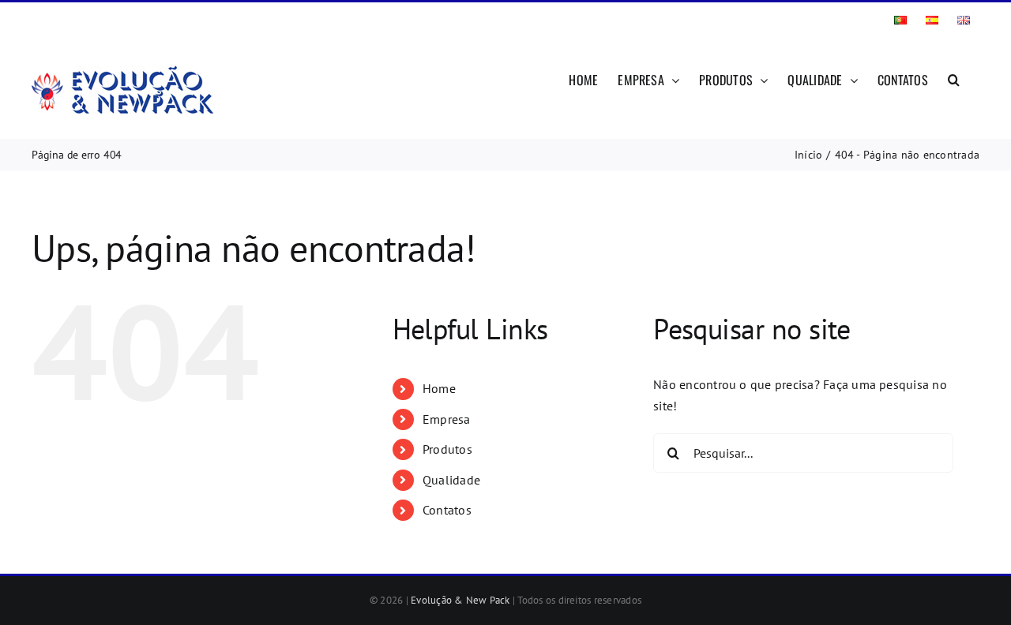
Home (439, 388)
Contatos (447, 510)
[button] (954, 78)
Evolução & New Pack (460, 600)
